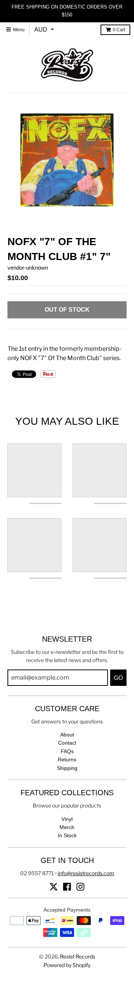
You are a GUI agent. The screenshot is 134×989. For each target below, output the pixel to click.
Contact (67, 743)
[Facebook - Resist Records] (67, 886)
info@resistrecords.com (86, 873)
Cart (119, 29)
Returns (67, 759)
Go (118, 678)
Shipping (67, 768)
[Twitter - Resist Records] (53, 886)
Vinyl (67, 819)
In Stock (67, 835)
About (67, 735)
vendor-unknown (27, 267)
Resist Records (77, 956)
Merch (67, 827)
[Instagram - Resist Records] (80, 886)
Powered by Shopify (67, 965)
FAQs (67, 751)
